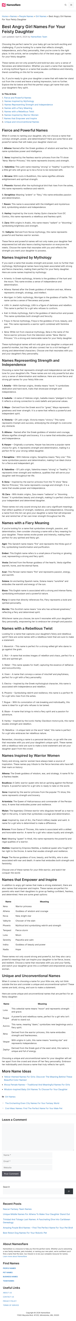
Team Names (8, 1281)
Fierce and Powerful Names (17, 98)
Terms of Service (11, 1305)
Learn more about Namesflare (15, 1256)
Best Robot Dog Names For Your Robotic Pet (25, 1233)
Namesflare (13, 5)
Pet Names (8, 1272)
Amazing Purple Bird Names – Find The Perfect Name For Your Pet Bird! (38, 1227)
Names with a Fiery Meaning (18, 108)
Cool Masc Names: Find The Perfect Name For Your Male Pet (33, 1108)
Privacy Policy (10, 1301)
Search (6, 1187)
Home (5, 16)
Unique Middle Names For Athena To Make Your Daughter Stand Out (36, 1214)
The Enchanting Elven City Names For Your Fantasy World (32, 1103)
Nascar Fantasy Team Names (17, 1209)
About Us (7, 1293)
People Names (26, 16)
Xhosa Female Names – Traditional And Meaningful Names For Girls (37, 1084)
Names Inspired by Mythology (19, 101)
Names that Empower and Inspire (20, 118)
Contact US (8, 1297)
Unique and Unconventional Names (21, 122)
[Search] (69, 1191)
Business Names (10, 1277)
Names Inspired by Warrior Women (21, 115)
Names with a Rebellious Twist (19, 111)
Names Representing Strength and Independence (28, 104)
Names (13, 16)
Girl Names (41, 16)
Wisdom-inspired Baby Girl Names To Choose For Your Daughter (35, 1089)
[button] (65, 5)
